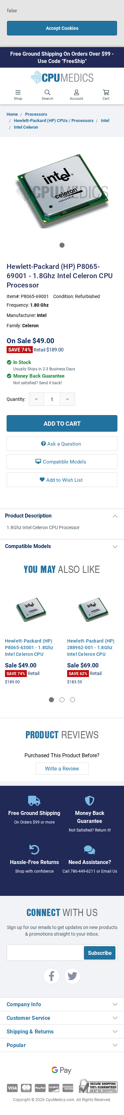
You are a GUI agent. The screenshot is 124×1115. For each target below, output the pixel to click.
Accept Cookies (62, 28)
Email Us (109, 871)
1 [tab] (62, 245)
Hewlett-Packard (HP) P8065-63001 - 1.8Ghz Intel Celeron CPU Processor (29, 651)
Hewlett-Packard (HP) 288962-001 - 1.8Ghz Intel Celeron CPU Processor (91, 651)
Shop (18, 98)
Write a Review (62, 768)
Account (76, 98)
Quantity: (16, 399)
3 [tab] (72, 699)
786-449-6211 (83, 871)
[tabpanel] (62, 191)
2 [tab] (62, 699)
